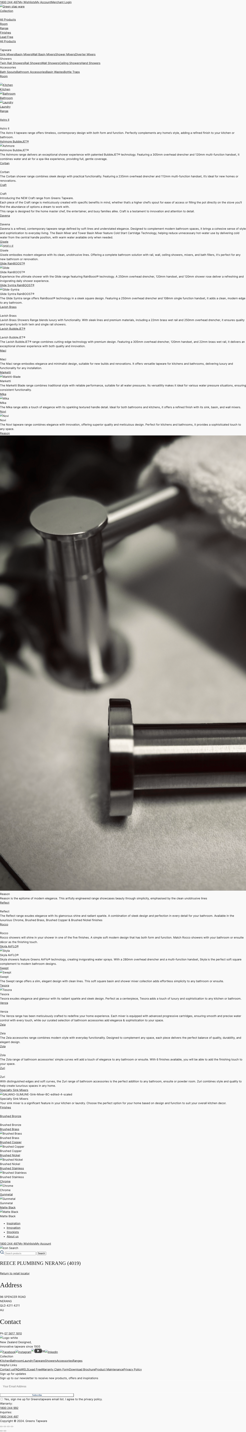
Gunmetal (6, 1194)
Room (4, 24)
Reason (5, 433)
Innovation (13, 1227)
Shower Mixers (65, 54)
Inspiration (13, 1223)
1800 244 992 (9, 1408)
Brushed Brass (9, 1129)
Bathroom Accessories (31, 72)
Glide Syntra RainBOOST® (17, 285)
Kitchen (5, 1360)
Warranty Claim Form (55, 1369)
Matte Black (8, 1207)
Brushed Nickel (10, 1155)
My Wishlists (27, 2)
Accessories (65, 1360)
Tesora (4, 985)
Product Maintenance (109, 1369)
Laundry (28, 1360)
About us (13, 1236)
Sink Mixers (7, 54)
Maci (3, 350)
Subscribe (37, 1395)
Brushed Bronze (10, 1116)
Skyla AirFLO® (9, 946)
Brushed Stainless (12, 1168)
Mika (3, 394)
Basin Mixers (23, 54)
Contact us (7, 1369)
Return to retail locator (15, 1273)
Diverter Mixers (85, 54)
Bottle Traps (72, 72)
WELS (25, 1369)
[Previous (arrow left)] (1, 1430)
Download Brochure (82, 1369)
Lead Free (6, 37)
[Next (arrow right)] (5, 1430)
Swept (4, 968)
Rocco (4, 924)
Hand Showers (90, 63)
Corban (5, 163)
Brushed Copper (11, 1142)
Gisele (4, 241)
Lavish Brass (8, 307)
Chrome (5, 1181)
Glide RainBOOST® (12, 263)
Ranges (78, 1360)
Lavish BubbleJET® (12, 328)
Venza (4, 1003)
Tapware (39, 1360)
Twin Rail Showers (12, 63)
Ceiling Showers (70, 63)
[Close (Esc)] (12, 1426)
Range (4, 28)
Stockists (13, 1232)
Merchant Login (61, 2)
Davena (5, 215)
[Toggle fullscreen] (5, 1426)
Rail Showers (33, 63)
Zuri (2, 1068)
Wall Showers (50, 63)
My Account (43, 2)
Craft (3, 185)
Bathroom (16, 1360)
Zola (3, 1046)
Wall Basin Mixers (43, 54)
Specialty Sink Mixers (14, 1090)
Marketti (5, 372)
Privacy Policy (133, 1369)
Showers (51, 1360)
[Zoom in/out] (1, 1426)
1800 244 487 (9, 2)
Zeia (3, 1024)
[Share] (8, 1426)
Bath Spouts (8, 72)
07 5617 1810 (13, 1333)
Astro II (4, 119)
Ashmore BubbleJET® (14, 141)
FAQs (17, 1369)
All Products (8, 19)
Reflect (4, 902)
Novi (3, 411)
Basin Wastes (55, 72)
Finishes (5, 32)
